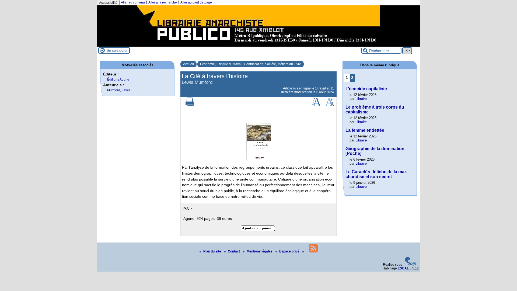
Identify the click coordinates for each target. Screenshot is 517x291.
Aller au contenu (133, 2)
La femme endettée (364, 130)
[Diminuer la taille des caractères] (329, 105)
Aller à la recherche (162, 2)
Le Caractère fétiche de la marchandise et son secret (376, 174)
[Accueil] (258, 45)
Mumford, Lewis (118, 90)
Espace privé (289, 251)
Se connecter (117, 50)
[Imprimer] (190, 105)
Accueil (188, 64)
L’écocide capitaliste (366, 88)
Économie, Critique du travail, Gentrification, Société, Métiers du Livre (250, 64)
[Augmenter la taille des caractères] (316, 105)
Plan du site (212, 251)
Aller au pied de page (196, 2)
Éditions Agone (118, 79)
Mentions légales (260, 251)
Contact (234, 251)
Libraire (361, 99)
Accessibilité (108, 3)
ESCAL (403, 268)
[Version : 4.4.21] (410, 264)
